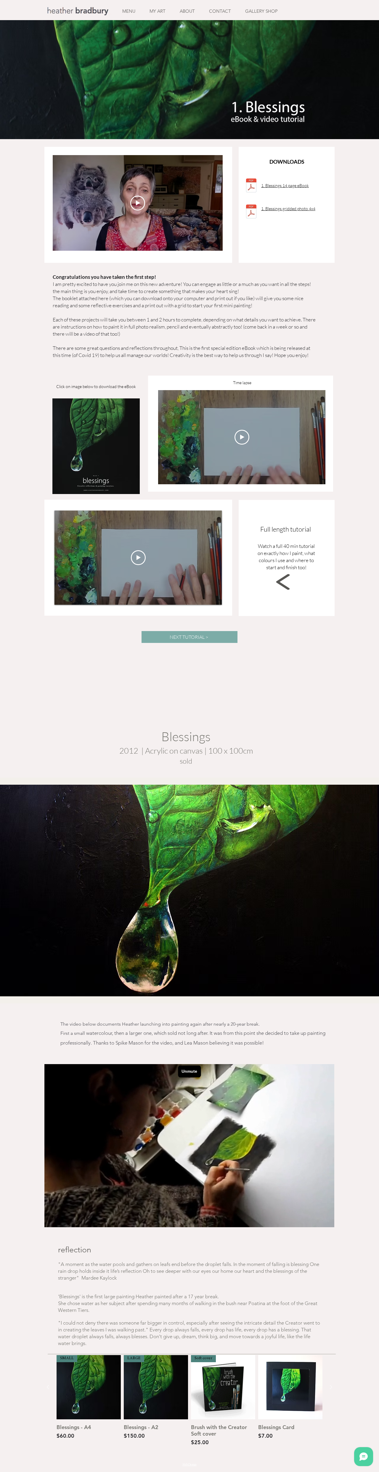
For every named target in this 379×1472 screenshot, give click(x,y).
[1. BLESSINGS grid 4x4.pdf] (251, 212)
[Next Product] (331, 1387)
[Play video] (137, 203)
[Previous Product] (48, 1387)
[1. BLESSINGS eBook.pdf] (251, 186)
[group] (189, 1404)
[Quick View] (290, 1387)
